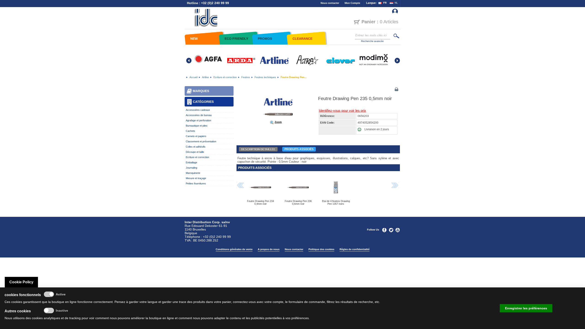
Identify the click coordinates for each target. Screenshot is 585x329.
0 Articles (380, 21)
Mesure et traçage (196, 178)
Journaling (191, 167)
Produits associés (299, 149)
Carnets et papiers (196, 136)
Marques (201, 91)
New (194, 38)
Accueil (193, 77)
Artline (205, 77)
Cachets (190, 131)
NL (396, 2)
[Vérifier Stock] (360, 130)
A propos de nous (268, 249)
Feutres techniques (265, 77)
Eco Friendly (236, 38)
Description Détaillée (258, 149)
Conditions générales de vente (234, 249)
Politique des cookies (321, 249)
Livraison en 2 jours (376, 129)
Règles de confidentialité (355, 249)
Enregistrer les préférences (526, 308)
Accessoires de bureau (199, 115)
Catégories (203, 101)
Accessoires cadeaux (198, 110)
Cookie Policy (21, 282)
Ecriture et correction (225, 77)
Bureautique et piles (196, 125)
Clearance (302, 38)
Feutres (245, 77)
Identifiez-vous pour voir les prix (342, 110)
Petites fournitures (196, 183)
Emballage (191, 162)
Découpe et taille (195, 152)
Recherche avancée (372, 41)
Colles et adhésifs (195, 146)
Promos (265, 38)
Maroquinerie (193, 173)
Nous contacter (330, 3)
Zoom (278, 122)
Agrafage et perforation (198, 120)
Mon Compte (352, 3)
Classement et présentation (201, 141)
